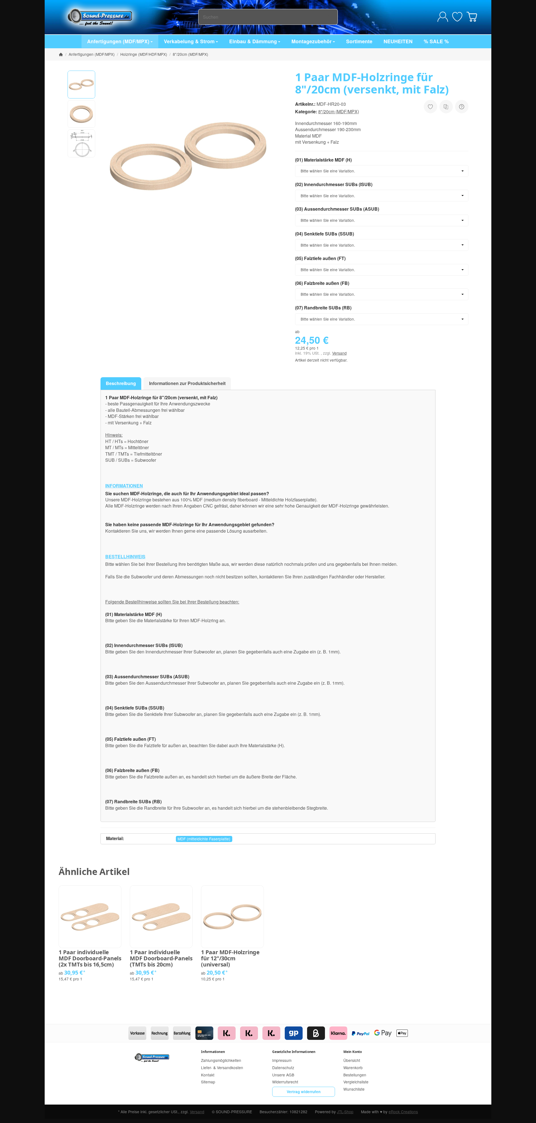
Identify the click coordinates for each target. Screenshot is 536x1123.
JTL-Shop (345, 1111)
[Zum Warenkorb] (471, 16)
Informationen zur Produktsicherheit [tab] (187, 383)
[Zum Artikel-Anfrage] (457, 16)
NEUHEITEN (398, 41)
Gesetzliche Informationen (293, 1052)
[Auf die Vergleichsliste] (446, 106)
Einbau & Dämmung (253, 41)
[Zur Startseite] (128, 16)
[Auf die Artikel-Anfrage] (430, 106)
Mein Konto (352, 1052)
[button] (81, 84)
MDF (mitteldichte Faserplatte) (204, 838)
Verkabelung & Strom (189, 41)
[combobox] (381, 171)
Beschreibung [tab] (121, 383)
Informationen (213, 1052)
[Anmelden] (442, 16)
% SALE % (436, 41)
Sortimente (359, 41)
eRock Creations (403, 1111)
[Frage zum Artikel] (461, 106)
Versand (339, 353)
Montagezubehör (311, 41)
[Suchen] (331, 17)
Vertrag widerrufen (303, 1091)
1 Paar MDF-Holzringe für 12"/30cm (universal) (230, 958)
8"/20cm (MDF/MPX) (338, 111)
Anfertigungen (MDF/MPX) (118, 41)
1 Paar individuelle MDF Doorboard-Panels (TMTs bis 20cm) (161, 958)
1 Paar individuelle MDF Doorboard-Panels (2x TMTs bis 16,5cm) (90, 958)
